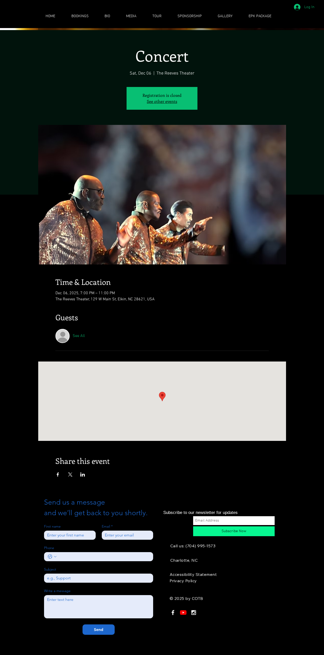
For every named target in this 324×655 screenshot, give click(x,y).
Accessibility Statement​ (193, 574)
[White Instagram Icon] (193, 612)
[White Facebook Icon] (173, 612)
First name (52, 526)
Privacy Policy (183, 580)
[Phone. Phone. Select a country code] (52, 557)
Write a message (57, 591)
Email (107, 526)
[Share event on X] (70, 474)
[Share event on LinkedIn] (82, 474)
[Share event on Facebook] (57, 474)
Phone (49, 548)
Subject (50, 569)
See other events (162, 101)
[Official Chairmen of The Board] (183, 612)
